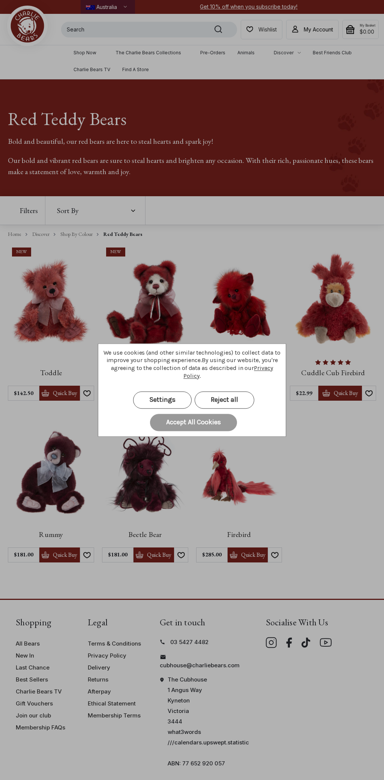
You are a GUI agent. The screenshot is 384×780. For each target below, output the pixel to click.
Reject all (224, 399)
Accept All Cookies (193, 422)
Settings (162, 399)
